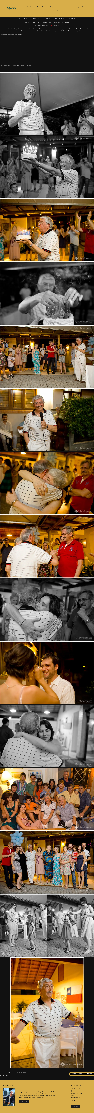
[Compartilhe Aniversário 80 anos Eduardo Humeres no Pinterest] (7, 1075)
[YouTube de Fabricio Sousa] (75, 1101)
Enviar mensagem (77, 1091)
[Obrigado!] (41, 132)
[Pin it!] (53, 132)
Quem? (80, 7)
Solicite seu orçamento (81, 1074)
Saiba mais (24, 1101)
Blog (71, 7)
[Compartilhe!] (47, 132)
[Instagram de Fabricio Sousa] (72, 1101)
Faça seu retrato (57, 7)
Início (29, 7)
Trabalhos (41, 7)
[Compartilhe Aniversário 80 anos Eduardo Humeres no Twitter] (4, 1075)
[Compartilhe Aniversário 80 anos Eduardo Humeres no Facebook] (0, 1075)
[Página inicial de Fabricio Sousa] (11, 8)
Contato (55, 10)
